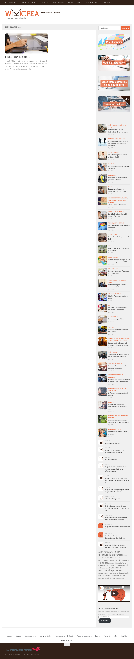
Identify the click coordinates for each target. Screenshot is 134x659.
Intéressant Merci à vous (112, 443)
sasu (107, 575)
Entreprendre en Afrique (115, 293)
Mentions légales (45, 636)
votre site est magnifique (112, 499)
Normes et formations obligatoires (118, 338)
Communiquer (112, 175)
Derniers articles (30, 636)
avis (126, 555)
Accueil (9, 636)
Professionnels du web (115, 200)
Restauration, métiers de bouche (117, 340)
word (117, 578)
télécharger (112, 578)
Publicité (107, 636)
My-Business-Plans (67, 641)
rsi (117, 573)
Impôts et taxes (112, 125)
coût (115, 558)
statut (118, 575)
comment (109, 557)
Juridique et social (58, 3)
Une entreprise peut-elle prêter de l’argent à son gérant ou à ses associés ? (118, 143)
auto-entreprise (106, 552)
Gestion (79, 3)
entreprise (103, 562)
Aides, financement (10, 3)
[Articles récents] (102, 119)
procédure (111, 573)
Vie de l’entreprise (92, 3)
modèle (122, 570)
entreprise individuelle (114, 563)
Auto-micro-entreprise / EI (29, 3)
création (105, 560)
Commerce (111, 402)
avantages (119, 554)
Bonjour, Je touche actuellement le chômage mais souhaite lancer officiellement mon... (115, 469)
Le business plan (113, 316)
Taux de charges (113, 257)
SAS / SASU (111, 164)
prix (107, 573)
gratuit (125, 565)
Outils (115, 636)
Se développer (112, 234)
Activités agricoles (114, 415)
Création (110, 305)
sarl (99, 575)
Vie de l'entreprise (113, 268)
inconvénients (115, 567)
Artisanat (111, 327)
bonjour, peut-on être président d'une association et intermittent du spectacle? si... (117, 480)
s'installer (126, 573)
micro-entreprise (108, 570)
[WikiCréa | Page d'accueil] (22, 14)
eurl (121, 563)
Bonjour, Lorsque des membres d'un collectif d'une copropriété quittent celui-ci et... (117, 508)
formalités (119, 565)
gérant (107, 568)
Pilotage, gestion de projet (116, 211)
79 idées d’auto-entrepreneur (117, 205)
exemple (101, 565)
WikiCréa (124, 636)
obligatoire (101, 573)
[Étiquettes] (126, 119)
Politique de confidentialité (64, 636)
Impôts (70, 3)
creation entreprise (121, 558)
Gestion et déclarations (115, 363)
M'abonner (104, 621)
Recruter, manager (113, 152)
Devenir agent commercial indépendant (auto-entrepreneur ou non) (118, 407)
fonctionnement (110, 565)
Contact (18, 636)
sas (103, 575)
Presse (97, 636)
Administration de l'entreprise (117, 139)
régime (121, 573)
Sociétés (45, 3)
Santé (110, 186)
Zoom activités (107, 3)
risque (114, 573)
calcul (100, 558)
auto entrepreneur (109, 553)
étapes (121, 578)
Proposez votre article (84, 636)
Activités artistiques (114, 429)
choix (103, 558)
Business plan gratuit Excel (17, 57)
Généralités (111, 377)
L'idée (125, 198)
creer (100, 560)
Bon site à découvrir (111, 460)
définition (117, 560)
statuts (106, 578)
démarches (125, 560)
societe (112, 575)
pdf (105, 573)
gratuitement (102, 568)
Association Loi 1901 (114, 280)
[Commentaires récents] (110, 119)
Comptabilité (112, 390)
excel (124, 563)
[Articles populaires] (118, 119)
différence (111, 560)
